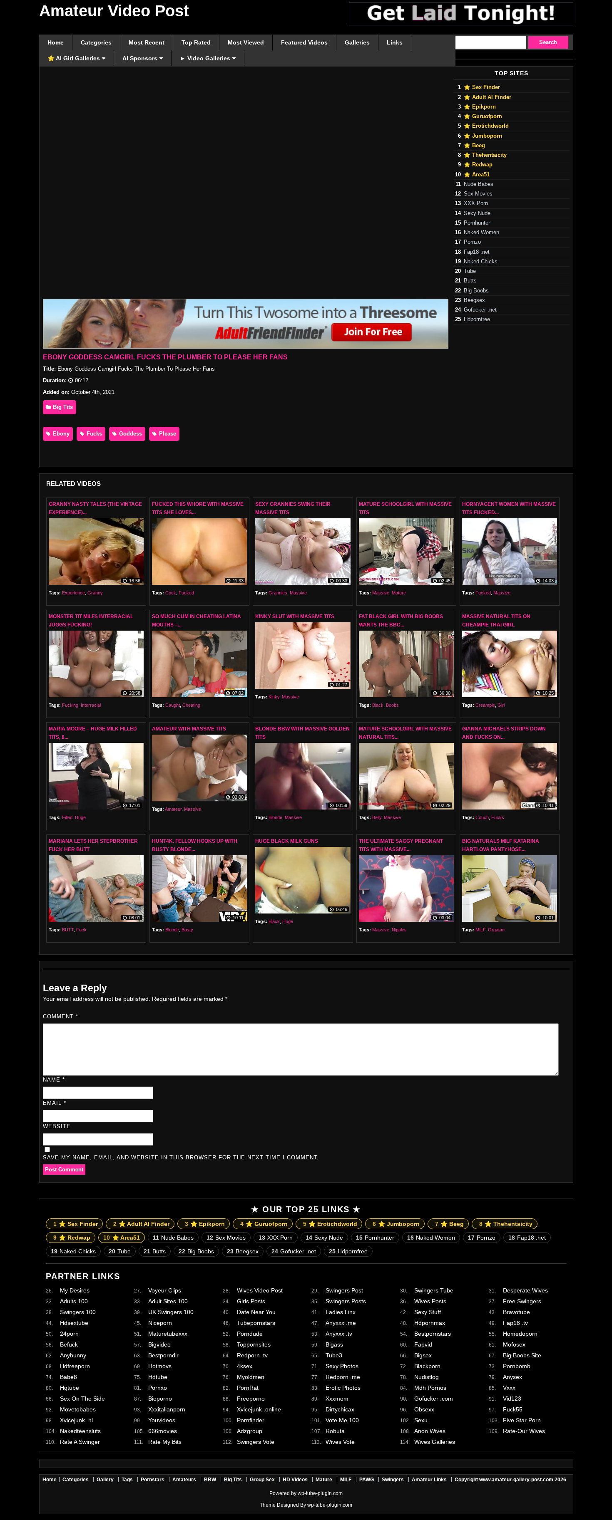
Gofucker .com (433, 1398)
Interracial (91, 705)
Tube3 (334, 1355)
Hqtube (69, 1387)
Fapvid (423, 1344)
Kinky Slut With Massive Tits (294, 616)
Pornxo (157, 1387)
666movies (162, 1431)
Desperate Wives (525, 1290)
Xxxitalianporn (166, 1409)
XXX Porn (476, 203)
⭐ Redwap (478, 165)
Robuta (335, 1431)
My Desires (75, 1290)
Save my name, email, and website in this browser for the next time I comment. (181, 1157)
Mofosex (514, 1344)
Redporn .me (343, 1377)
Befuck (69, 1344)
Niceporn (160, 1322)
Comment (60, 1016)
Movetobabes (78, 1409)
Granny (95, 592)
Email (54, 1103)
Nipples (399, 929)
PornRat (248, 1387)
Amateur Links (429, 1480)
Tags (127, 1480)
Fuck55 (512, 1409)
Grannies (278, 592)
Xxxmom (337, 1398)
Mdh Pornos (430, 1387)
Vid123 (512, 1398)
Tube (470, 271)
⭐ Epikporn (480, 107)
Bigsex (423, 1355)
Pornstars (152, 1480)
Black (377, 705)
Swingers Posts (346, 1301)
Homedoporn (520, 1333)
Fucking (70, 705)
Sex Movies (478, 194)
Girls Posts (251, 1301)
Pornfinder (250, 1420)
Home (49, 1480)
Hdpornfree (477, 319)
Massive (298, 592)
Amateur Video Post (114, 11)
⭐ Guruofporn (483, 116)
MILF (480, 929)
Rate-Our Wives (524, 1431)
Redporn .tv (252, 1355)
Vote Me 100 (342, 1420)
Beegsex (474, 300)
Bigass (334, 1344)
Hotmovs (160, 1366)
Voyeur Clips (164, 1290)
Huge (80, 817)
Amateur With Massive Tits (189, 729)
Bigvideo (159, 1344)
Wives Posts (430, 1301)
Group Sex (262, 1480)
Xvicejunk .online (259, 1409)
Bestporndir (163, 1355)
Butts (470, 281)
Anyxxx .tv (339, 1333)
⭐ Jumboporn (483, 136)
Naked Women (481, 232)
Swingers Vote (255, 1441)
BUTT (68, 929)
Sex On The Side (82, 1398)
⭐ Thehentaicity (485, 155)
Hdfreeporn (75, 1366)
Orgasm (496, 929)
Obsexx (424, 1409)
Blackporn (427, 1366)
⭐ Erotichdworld (486, 126)
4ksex (244, 1366)
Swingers (393, 1480)
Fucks (93, 434)
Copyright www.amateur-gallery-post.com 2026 (510, 1480)
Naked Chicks (481, 262)
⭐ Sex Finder (482, 87)
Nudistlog (426, 1377)
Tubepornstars (256, 1322)
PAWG (366, 1480)
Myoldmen (250, 1377)
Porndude (250, 1333)
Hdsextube (74, 1322)
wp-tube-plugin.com (320, 1493)
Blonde (275, 817)
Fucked (186, 592)
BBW (210, 1480)
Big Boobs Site (522, 1355)
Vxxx (509, 1387)
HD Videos (295, 1480)
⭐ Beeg (474, 146)
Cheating (191, 705)
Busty (187, 929)
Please (166, 434)
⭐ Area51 (477, 175)
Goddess (129, 434)
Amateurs (184, 1480)
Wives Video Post (260, 1290)
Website (57, 1126)
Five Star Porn (522, 1420)
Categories (75, 1480)
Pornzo (472, 242)
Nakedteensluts (80, 1431)
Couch (482, 817)
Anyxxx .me (341, 1322)
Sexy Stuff (427, 1312)
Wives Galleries (434, 1441)
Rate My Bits (165, 1441)
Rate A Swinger (80, 1441)
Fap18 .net (477, 252)
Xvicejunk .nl (76, 1420)
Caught (172, 705)
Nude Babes (478, 184)
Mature (399, 592)
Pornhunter (477, 223)
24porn (69, 1333)
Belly (376, 817)
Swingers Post (344, 1290)
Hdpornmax (429, 1322)
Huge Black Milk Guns (286, 841)
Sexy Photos (342, 1366)
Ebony (60, 434)
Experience (73, 592)
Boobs (392, 705)
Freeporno (251, 1398)
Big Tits (62, 407)
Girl (501, 705)
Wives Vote (340, 1441)
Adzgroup (249, 1431)
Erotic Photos (343, 1387)
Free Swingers (522, 1301)
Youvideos (161, 1420)
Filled (67, 817)
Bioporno (160, 1398)
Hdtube (157, 1377)
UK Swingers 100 (171, 1312)
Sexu (421, 1420)
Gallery (105, 1480)
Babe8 (68, 1377)
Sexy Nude (477, 213)
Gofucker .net (480, 310)
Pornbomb (516, 1366)
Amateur (173, 809)
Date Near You (256, 1312)
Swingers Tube (433, 1290)
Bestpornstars (432, 1333)
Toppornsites (254, 1344)
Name (54, 1080)
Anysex (512, 1377)
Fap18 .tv (515, 1322)
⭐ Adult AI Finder (487, 97)
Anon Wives (429, 1431)
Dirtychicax (340, 1409)
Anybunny (73, 1355)
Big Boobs (476, 291)
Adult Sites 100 (168, 1301)
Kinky (274, 696)
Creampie (485, 705)
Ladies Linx (341, 1312)
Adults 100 (74, 1301)
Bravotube (516, 1312)
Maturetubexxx (167, 1333)
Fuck (81, 929)
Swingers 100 (78, 1312)
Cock (170, 592)
